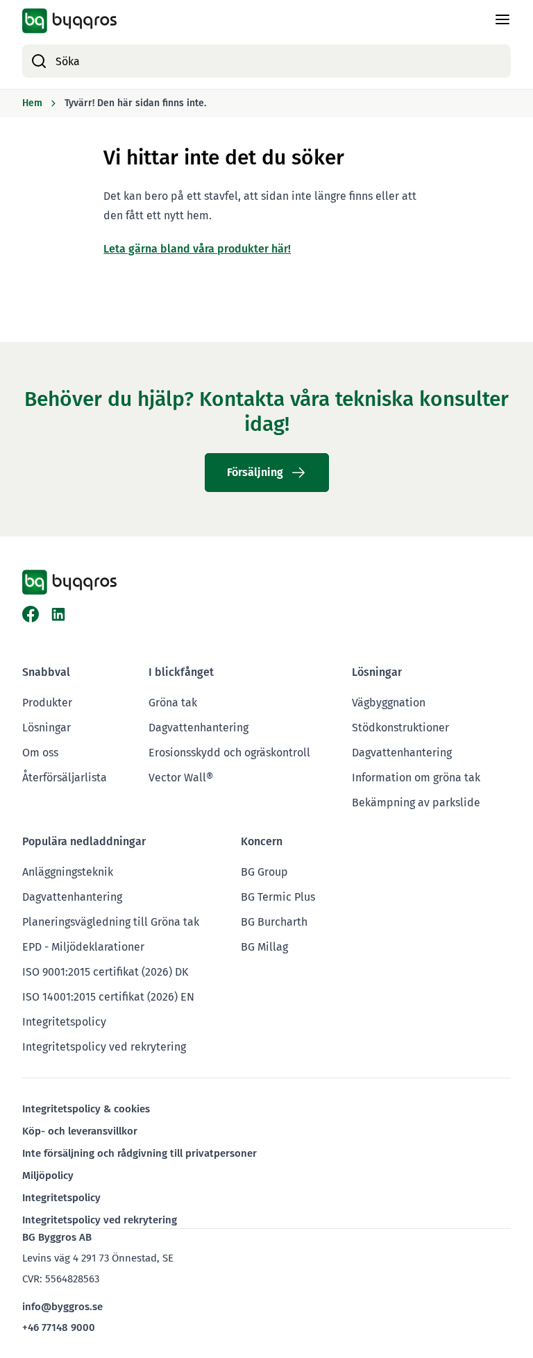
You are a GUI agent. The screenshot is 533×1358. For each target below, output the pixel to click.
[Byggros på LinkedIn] (58, 614)
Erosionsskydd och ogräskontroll (229, 752)
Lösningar (46, 727)
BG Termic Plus (278, 896)
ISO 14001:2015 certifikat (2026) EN (108, 996)
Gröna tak (173, 702)
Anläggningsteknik (67, 872)
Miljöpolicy (48, 1175)
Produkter (47, 702)
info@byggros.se (62, 1306)
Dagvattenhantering (198, 727)
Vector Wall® (181, 777)
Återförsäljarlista (64, 777)
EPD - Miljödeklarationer (83, 946)
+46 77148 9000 (58, 1327)
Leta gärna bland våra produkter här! (197, 248)
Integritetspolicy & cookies (86, 1109)
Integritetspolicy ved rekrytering (104, 1046)
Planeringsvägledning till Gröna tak (110, 921)
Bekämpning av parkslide (416, 802)
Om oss (40, 752)
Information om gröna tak (416, 777)
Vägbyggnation (388, 702)
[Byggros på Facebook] (30, 614)
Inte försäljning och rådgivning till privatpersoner (139, 1153)
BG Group (264, 872)
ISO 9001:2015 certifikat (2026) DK (105, 971)
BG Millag (264, 946)
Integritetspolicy (64, 1021)
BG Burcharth (274, 921)
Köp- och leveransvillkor (79, 1131)
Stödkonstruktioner (400, 727)
